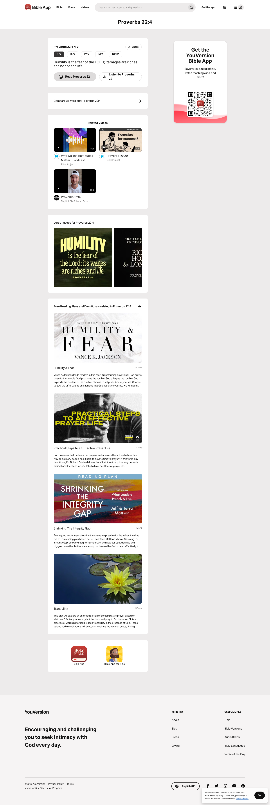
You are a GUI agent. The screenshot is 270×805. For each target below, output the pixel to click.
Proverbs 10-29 (121, 156)
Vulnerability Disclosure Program (43, 788)
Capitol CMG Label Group (75, 201)
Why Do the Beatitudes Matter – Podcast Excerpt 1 (77, 158)
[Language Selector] (224, 7)
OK (259, 795)
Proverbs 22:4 (74, 197)
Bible (59, 7)
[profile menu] (238, 7)
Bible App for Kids (114, 663)
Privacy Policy (56, 783)
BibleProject (68, 164)
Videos (85, 7)
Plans (71, 7)
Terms (70, 783)
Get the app (208, 7)
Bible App (78, 663)
